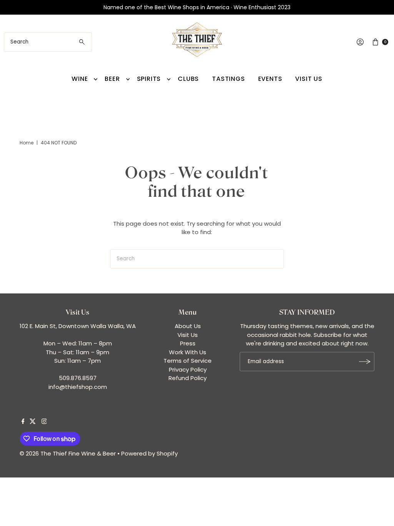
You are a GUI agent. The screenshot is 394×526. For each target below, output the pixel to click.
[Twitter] (33, 422)
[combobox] (48, 42)
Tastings (228, 78)
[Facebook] (23, 422)
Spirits (149, 78)
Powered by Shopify (149, 453)
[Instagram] (44, 422)
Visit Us (308, 78)
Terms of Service (188, 361)
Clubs (188, 78)
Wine (80, 78)
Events (270, 78)
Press (187, 343)
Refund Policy (188, 378)
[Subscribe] (364, 361)
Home (26, 142)
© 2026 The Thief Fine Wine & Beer (68, 453)
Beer (112, 78)
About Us (188, 326)
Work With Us (187, 352)
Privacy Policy (188, 369)
